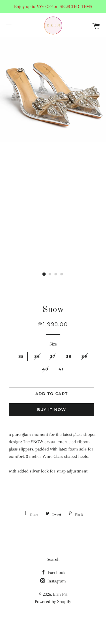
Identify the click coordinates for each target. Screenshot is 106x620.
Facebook (56, 572)
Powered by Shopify (53, 601)
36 (37, 356)
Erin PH (60, 594)
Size (53, 344)
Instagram (56, 581)
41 (61, 369)
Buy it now (51, 409)
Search (53, 559)
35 (21, 356)
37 (53, 356)
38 (69, 356)
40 (45, 369)
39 (84, 356)
